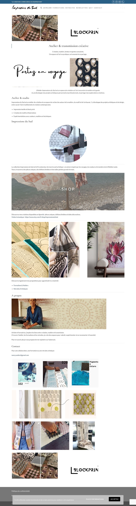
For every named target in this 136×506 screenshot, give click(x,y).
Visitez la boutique (18, 217)
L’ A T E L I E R (47, 8)
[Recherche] (41, 8)
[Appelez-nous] (122, 1)
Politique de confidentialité (21, 491)
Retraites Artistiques (21, 289)
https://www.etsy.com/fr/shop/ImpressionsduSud (41, 217)
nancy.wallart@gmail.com (20, 355)
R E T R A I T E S (70, 8)
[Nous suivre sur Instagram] (116, 1)
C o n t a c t (98, 8)
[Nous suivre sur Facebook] (113, 1)
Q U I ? (91, 8)
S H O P (68, 189)
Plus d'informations (95, 499)
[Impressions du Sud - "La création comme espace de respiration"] (25, 8)
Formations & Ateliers (21, 285)
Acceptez (114, 499)
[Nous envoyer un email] (119, 1)
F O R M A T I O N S (58, 8)
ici (43, 214)
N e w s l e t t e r (81, 8)
